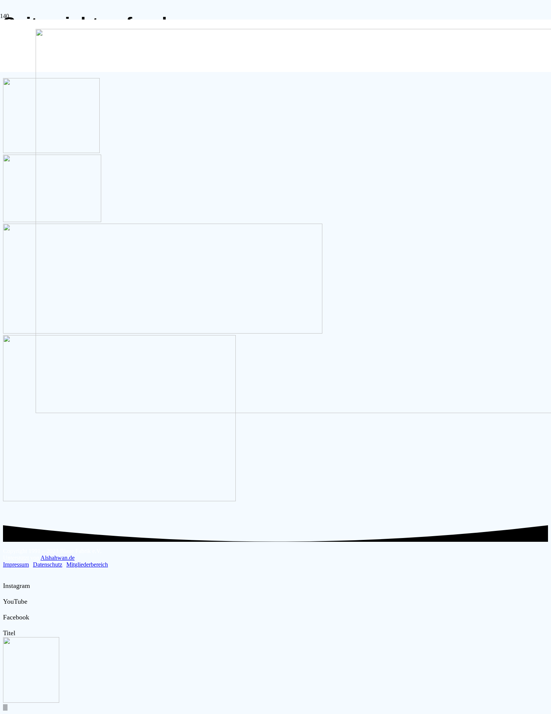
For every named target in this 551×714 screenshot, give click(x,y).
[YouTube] (5, 593)
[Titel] (5, 625)
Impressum (16, 564)
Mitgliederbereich (87, 564)
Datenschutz (47, 564)
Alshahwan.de (57, 558)
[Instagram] (5, 578)
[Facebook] (5, 609)
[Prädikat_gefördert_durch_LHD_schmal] (119, 499)
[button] (5, 707)
